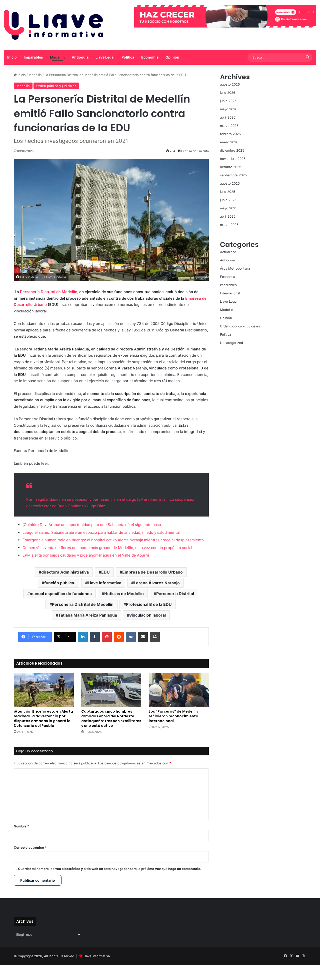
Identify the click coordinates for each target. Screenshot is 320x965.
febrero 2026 (230, 134)
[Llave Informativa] (53, 25)
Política (128, 57)
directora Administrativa (65, 572)
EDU (105, 572)
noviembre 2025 (233, 159)
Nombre (21, 826)
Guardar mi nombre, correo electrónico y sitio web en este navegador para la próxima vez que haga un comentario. (109, 869)
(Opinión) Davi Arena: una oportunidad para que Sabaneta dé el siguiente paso (91, 524)
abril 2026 (228, 117)
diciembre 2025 (232, 150)
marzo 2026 (229, 126)
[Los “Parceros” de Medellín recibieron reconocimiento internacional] (179, 690)
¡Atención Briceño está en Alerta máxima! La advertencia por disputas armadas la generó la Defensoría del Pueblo (43, 718)
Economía (149, 57)
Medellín (57, 57)
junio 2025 (228, 200)
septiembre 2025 (233, 175)
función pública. (59, 582)
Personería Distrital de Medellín (83, 604)
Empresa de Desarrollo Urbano (152, 572)
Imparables (33, 57)
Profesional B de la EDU (149, 604)
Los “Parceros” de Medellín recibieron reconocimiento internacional (173, 716)
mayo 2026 (228, 109)
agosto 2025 (230, 183)
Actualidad (228, 252)
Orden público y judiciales (56, 86)
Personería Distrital (175, 593)
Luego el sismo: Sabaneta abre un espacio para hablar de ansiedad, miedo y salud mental (101, 532)
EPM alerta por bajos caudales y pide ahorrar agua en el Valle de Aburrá (85, 555)
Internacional (230, 293)
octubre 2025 (230, 167)
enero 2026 (229, 142)
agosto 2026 (230, 84)
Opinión (172, 57)
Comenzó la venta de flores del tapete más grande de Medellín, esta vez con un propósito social (107, 547)
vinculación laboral (148, 615)
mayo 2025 (228, 208)
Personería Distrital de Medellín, (49, 291)
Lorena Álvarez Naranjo (157, 582)
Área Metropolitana (235, 268)
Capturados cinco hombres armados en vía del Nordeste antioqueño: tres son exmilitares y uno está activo (111, 718)
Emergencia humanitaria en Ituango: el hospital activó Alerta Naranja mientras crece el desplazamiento (113, 540)
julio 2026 (227, 93)
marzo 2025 (229, 225)
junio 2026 (228, 101)
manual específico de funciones (61, 593)
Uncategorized (231, 343)
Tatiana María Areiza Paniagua (87, 615)
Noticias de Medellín (124, 593)
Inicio (12, 57)
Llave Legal (105, 57)
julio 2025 (227, 192)
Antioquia (80, 57)
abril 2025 (228, 216)
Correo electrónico (30, 847)
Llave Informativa (104, 582)
